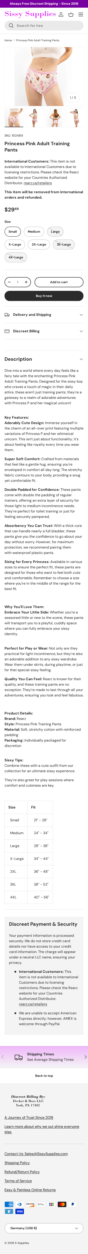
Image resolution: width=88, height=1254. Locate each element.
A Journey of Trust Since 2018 (29, 1117)
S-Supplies (22, 1243)
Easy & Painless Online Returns (30, 1189)
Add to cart (59, 282)
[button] (71, 14)
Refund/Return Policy (22, 1171)
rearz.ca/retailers (38, 183)
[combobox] (44, 25)
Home (8, 40)
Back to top (44, 1076)
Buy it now (44, 296)
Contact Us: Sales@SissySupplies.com (36, 1153)
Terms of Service (18, 1180)
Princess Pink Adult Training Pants (37, 40)
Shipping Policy (17, 1162)
